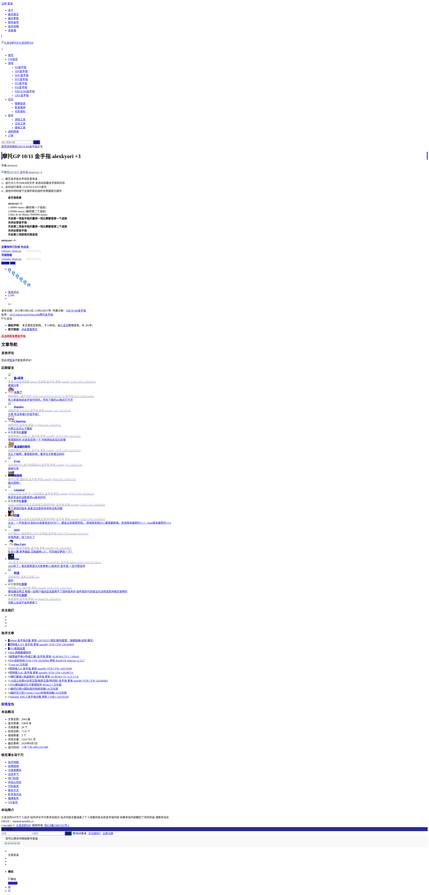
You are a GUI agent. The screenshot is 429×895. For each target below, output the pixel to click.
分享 (12, 263)
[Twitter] (12, 843)
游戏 (9, 146)
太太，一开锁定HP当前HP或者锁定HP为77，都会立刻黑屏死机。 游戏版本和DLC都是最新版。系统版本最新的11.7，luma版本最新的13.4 (89, 522)
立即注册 (108, 833)
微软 (14, 146)
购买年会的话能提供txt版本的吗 (27, 497)
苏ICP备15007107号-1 (56, 825)
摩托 (42, 314)
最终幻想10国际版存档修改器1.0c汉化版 (34, 688)
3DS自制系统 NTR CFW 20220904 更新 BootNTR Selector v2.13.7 (46, 660)
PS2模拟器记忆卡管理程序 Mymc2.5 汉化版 (36, 684)
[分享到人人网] (24, 282)
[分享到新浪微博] (17, 276)
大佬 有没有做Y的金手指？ (24, 414)
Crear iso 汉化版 (18, 664)
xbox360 (35, 314)
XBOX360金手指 (27, 146)
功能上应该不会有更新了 (23, 602)
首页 (4, 146)
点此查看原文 (29, 329)
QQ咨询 (12, 883)
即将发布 (13, 22)
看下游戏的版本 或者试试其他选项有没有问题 (35, 508)
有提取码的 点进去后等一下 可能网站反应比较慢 (37, 439)
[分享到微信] (28, 285)
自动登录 (81, 833)
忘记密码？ (94, 833)
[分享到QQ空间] (13, 273)
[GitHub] (19, 843)
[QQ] (6, 843)
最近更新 (13, 18)
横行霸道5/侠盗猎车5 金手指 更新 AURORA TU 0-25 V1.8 (44, 676)
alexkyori (22, 314)
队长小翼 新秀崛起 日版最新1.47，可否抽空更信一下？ (40, 551)
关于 (10, 10)
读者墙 (12, 30)
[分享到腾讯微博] (21, 279)
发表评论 (13, 292)
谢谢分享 (13, 385)
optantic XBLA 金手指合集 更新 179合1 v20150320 (40, 696)
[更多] (9, 269)
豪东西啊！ (14, 483)
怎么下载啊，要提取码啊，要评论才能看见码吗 (36, 454)
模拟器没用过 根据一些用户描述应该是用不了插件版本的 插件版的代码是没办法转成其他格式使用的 (67, 591)
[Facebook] (9, 843)
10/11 (12, 314)
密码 (10, 580)
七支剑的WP (23, 825)
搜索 (36, 142)
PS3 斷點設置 (17, 648)
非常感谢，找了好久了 (21, 537)
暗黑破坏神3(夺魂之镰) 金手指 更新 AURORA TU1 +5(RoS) (44, 656)
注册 (4, 3)
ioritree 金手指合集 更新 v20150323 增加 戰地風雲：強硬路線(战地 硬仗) (51, 640)
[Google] (15, 843)
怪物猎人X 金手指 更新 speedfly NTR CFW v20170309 (40, 668)
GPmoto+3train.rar (11, 251)
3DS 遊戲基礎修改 (20, 652)
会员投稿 (13, 26)
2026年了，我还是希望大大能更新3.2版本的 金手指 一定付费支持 (46, 566)
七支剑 (64, 325)
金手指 (49, 314)
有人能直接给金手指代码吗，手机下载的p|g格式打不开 (40, 399)
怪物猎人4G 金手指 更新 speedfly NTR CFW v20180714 (41, 672)
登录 (10, 3)
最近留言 (13, 14)
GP (28, 314)
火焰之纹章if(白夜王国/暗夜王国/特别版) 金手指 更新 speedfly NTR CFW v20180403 (59, 680)
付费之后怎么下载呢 (20, 428)
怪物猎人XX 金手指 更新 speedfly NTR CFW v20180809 (41, 644)
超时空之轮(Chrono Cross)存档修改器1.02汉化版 (39, 692)
